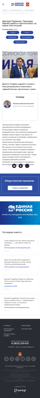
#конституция (20, 42)
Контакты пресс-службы (9, 335)
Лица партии (25, 325)
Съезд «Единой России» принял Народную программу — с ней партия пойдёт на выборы (19, 243)
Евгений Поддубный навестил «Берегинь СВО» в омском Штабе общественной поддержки (18, 281)
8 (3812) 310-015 (20, 343)
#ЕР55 (13, 32)
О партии (7, 325)
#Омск (27, 32)
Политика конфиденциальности (20, 375)
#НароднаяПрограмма (24, 247)
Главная (4, 10)
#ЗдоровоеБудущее (23, 267)
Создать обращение (20, 188)
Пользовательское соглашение (20, 374)
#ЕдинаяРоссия (12, 247)
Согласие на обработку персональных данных (20, 380)
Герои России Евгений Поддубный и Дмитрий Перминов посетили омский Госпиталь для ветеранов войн (17, 262)
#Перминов (12, 37)
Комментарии (29, 10)
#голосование (27, 37)
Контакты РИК (26, 329)
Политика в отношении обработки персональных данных (20, 378)
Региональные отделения (9, 330)
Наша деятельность (16, 10)
